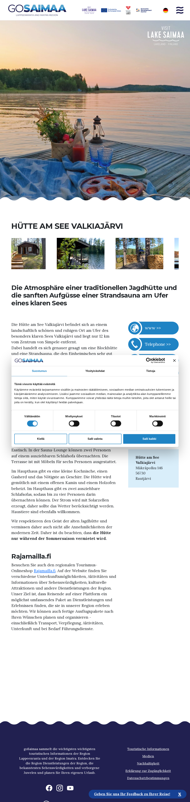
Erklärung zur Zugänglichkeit (148, 771)
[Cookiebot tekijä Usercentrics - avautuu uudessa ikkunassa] (148, 360)
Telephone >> (158, 344)
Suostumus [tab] (39, 370)
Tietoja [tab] (150, 370)
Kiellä (40, 438)
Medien (148, 756)
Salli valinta (95, 438)
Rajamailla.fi (44, 570)
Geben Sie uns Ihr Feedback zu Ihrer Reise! (132, 794)
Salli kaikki (149, 438)
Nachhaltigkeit (148, 763)
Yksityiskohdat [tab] (95, 370)
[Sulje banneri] (174, 360)
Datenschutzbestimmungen (148, 778)
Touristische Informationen (148, 749)
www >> (153, 328)
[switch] (74, 424)
